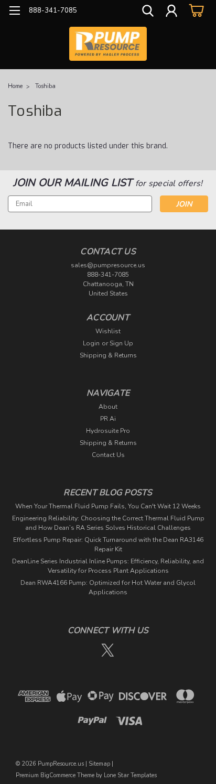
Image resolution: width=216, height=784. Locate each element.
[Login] (171, 12)
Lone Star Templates (130, 775)
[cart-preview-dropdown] (194, 10)
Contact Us (108, 455)
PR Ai (108, 419)
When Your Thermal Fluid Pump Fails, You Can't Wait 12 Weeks (108, 506)
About (108, 406)
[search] (148, 12)
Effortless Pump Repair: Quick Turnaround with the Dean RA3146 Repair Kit (108, 544)
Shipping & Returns (108, 355)
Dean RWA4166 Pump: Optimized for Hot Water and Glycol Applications (108, 587)
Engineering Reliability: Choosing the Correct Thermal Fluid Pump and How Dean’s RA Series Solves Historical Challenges (108, 523)
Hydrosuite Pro (108, 431)
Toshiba (45, 86)
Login (91, 343)
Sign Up (121, 343)
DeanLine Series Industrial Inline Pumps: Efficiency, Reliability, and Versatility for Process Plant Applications (108, 566)
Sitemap (99, 764)
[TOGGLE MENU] (14, 12)
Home (15, 86)
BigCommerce (57, 775)
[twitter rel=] (107, 650)
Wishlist (108, 331)
